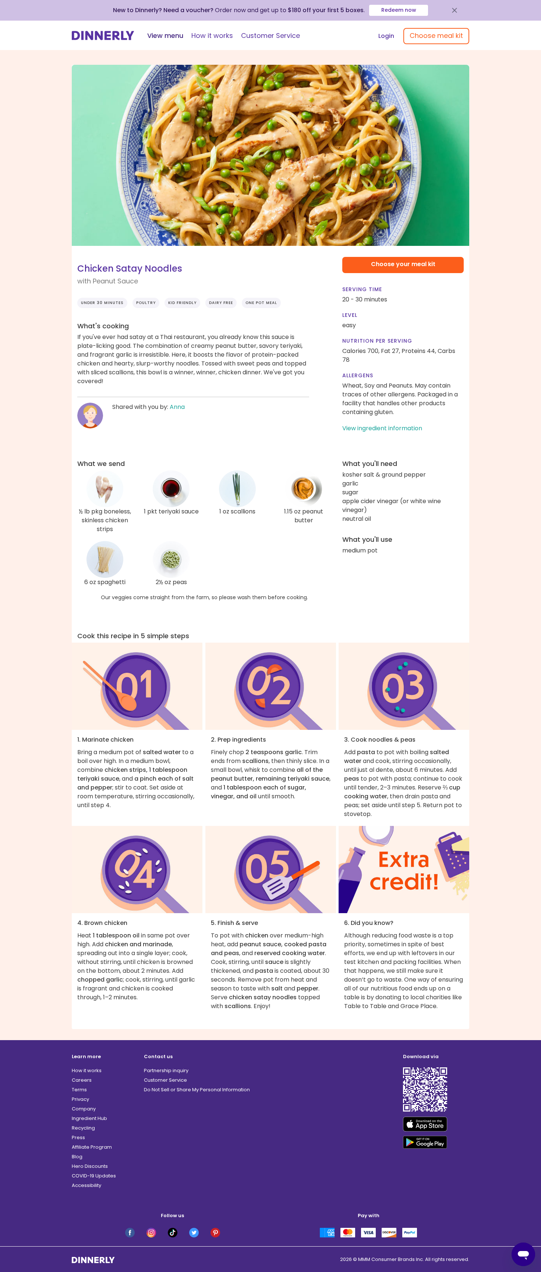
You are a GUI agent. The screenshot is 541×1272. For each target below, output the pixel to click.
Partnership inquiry (166, 1070)
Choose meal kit (436, 35)
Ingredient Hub (89, 1118)
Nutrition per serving (377, 340)
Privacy (80, 1099)
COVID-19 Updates (94, 1175)
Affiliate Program (92, 1147)
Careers (82, 1080)
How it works (212, 35)
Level (349, 315)
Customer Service (270, 35)
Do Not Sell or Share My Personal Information (197, 1089)
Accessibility (86, 1185)
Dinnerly (103, 35)
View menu (165, 35)
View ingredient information (382, 428)
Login (386, 36)
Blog (77, 1156)
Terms (79, 1089)
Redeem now (398, 10)
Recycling (83, 1127)
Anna (177, 407)
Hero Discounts (90, 1166)
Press (78, 1137)
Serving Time (362, 289)
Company (84, 1108)
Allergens (357, 375)
